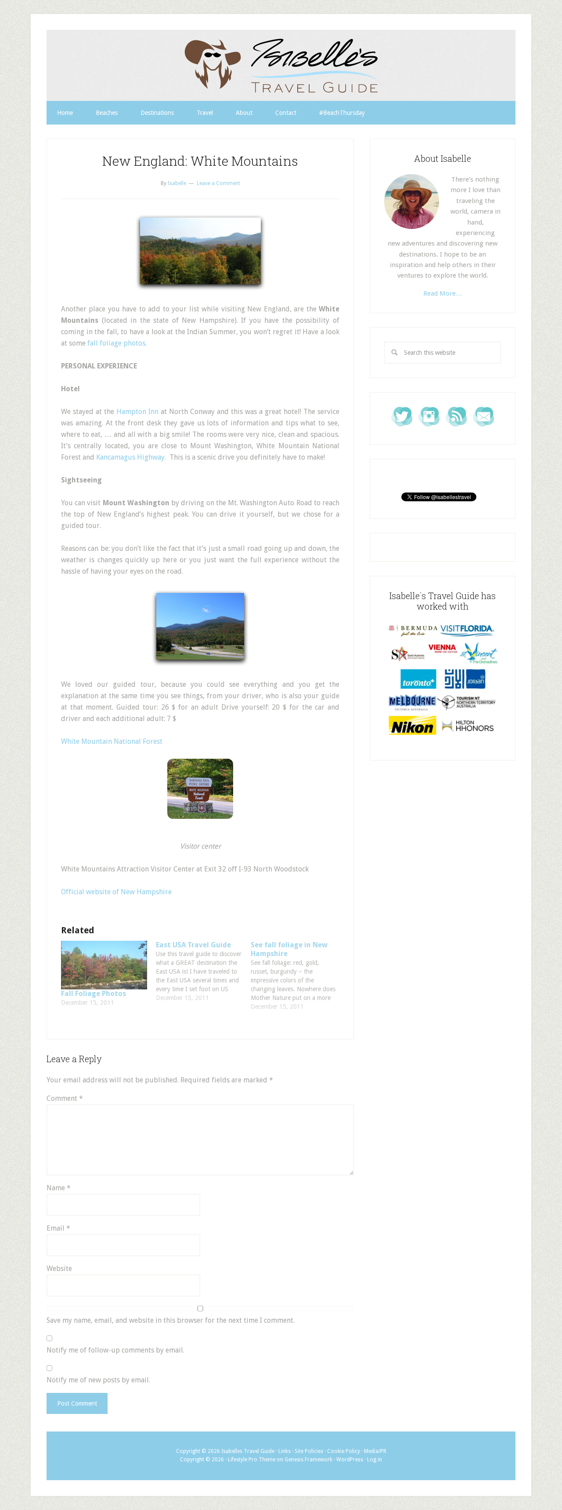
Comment (65, 1098)
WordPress (349, 1459)
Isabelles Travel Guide (281, 65)
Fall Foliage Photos (93, 993)
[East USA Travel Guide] (203, 971)
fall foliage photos (116, 343)
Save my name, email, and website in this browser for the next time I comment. (171, 1320)
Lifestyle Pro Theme (251, 1459)
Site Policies (309, 1451)
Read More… (442, 293)
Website (59, 1268)
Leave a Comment (218, 183)
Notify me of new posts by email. (98, 1380)
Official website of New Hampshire (116, 892)
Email (58, 1228)
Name (59, 1188)
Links (284, 1451)
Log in (374, 1459)
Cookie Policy (343, 1451)
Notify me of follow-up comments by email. (115, 1350)
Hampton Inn (137, 411)
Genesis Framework (308, 1459)
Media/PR (375, 1451)
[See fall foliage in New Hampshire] (298, 976)
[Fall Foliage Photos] (104, 965)
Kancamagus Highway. (131, 457)
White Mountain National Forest (111, 741)
